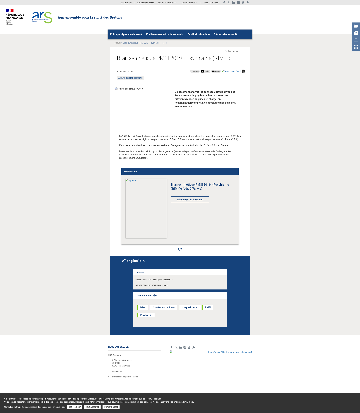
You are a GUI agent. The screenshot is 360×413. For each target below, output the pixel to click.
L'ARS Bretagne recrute (145, 3)
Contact (215, 3)
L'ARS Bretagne (126, 3)
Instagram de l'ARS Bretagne (238, 2)
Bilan (142, 307)
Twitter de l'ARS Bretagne (229, 2)
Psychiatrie (146, 315)
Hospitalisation (190, 307)
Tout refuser (75, 407)
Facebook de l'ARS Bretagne (224, 2)
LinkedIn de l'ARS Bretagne (234, 2)
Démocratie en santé (225, 34)
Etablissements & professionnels (164, 34)
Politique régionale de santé (126, 34)
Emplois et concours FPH (167, 3)
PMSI (208, 307)
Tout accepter (92, 407)
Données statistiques (164, 307)
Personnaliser (111, 407)
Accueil (118, 43)
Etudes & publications (190, 3)
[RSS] (248, 2)
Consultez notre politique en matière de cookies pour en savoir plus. (35, 407)
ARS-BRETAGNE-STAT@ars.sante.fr (151, 285)
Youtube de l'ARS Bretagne (243, 2)
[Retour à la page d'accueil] (42, 17)
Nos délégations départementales (123, 377)
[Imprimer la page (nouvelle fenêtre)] (243, 71)
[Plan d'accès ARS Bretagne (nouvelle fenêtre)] (211, 369)
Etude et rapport (232, 51)
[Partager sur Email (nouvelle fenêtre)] (231, 71)
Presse (205, 3)
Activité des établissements (130, 78)
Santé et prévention (199, 34)
